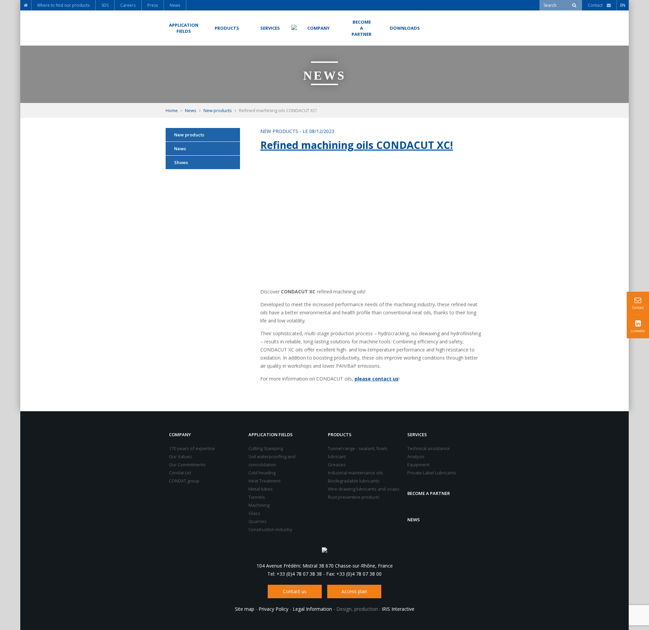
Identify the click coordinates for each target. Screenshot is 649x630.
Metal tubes (260, 489)
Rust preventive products (354, 497)
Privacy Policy (273, 609)
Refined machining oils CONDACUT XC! (356, 145)
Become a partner (428, 493)
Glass (254, 513)
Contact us (295, 591)
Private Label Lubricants (431, 473)
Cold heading (261, 473)
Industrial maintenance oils (355, 473)
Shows (181, 162)
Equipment (418, 465)
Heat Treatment (264, 481)
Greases (337, 465)
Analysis (416, 456)
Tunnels (256, 497)
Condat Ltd (180, 473)
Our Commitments (187, 465)
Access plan (354, 591)
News (190, 110)
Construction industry (270, 529)
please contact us (377, 378)
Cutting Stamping (265, 448)
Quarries (257, 521)
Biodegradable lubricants (354, 481)
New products (217, 110)
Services (417, 434)
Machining (258, 505)
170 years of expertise (192, 448)
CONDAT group (184, 481)
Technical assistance (428, 448)
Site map (244, 609)
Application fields (270, 434)
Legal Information (312, 609)
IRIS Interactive (398, 609)
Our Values (180, 456)
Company (180, 434)
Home (172, 110)
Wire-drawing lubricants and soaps (364, 489)
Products (340, 434)
